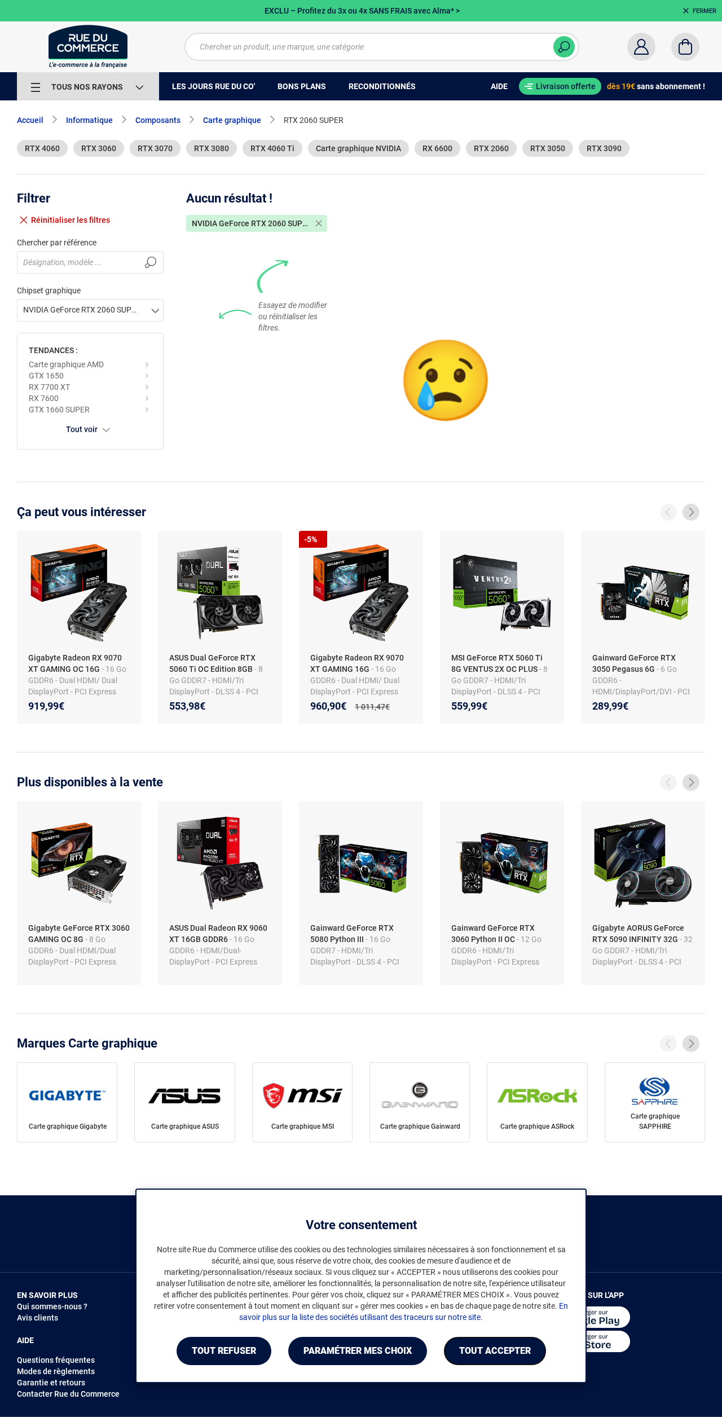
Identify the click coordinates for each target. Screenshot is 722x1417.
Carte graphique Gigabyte (68, 1126)
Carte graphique (232, 120)
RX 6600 (437, 148)
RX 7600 (44, 398)
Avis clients (37, 1317)
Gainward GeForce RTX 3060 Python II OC (493, 933)
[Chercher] (564, 47)
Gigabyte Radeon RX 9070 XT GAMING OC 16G (75, 663)
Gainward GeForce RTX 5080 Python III (352, 933)
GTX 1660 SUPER (59, 409)
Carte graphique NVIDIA (358, 148)
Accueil (30, 120)
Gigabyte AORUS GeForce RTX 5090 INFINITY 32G (638, 933)
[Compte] (641, 46)
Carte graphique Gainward (420, 1126)
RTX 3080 (211, 148)
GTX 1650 (46, 375)
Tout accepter (495, 1350)
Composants (157, 120)
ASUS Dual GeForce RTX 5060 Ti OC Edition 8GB (212, 663)
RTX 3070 (155, 148)
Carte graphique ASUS (185, 1126)
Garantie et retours (51, 1382)
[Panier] (685, 46)
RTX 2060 (491, 148)
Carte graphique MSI (302, 1126)
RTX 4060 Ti (272, 148)
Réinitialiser (70, 220)
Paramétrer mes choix (357, 1350)
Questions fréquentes (56, 1360)
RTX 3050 (547, 148)
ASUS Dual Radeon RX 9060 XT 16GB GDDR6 (218, 933)
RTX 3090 (604, 148)
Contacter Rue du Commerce (68, 1393)
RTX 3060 (98, 148)
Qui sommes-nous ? (52, 1306)
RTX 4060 (42, 148)
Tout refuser (224, 1350)
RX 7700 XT (49, 386)
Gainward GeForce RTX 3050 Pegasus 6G (634, 663)
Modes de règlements (56, 1371)
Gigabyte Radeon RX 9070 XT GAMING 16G (357, 663)
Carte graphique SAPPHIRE (655, 1121)
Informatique (89, 120)
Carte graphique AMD (66, 364)
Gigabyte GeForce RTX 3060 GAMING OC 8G (79, 933)
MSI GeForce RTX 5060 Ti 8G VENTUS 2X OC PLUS (497, 663)
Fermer (704, 11)
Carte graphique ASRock (537, 1126)
